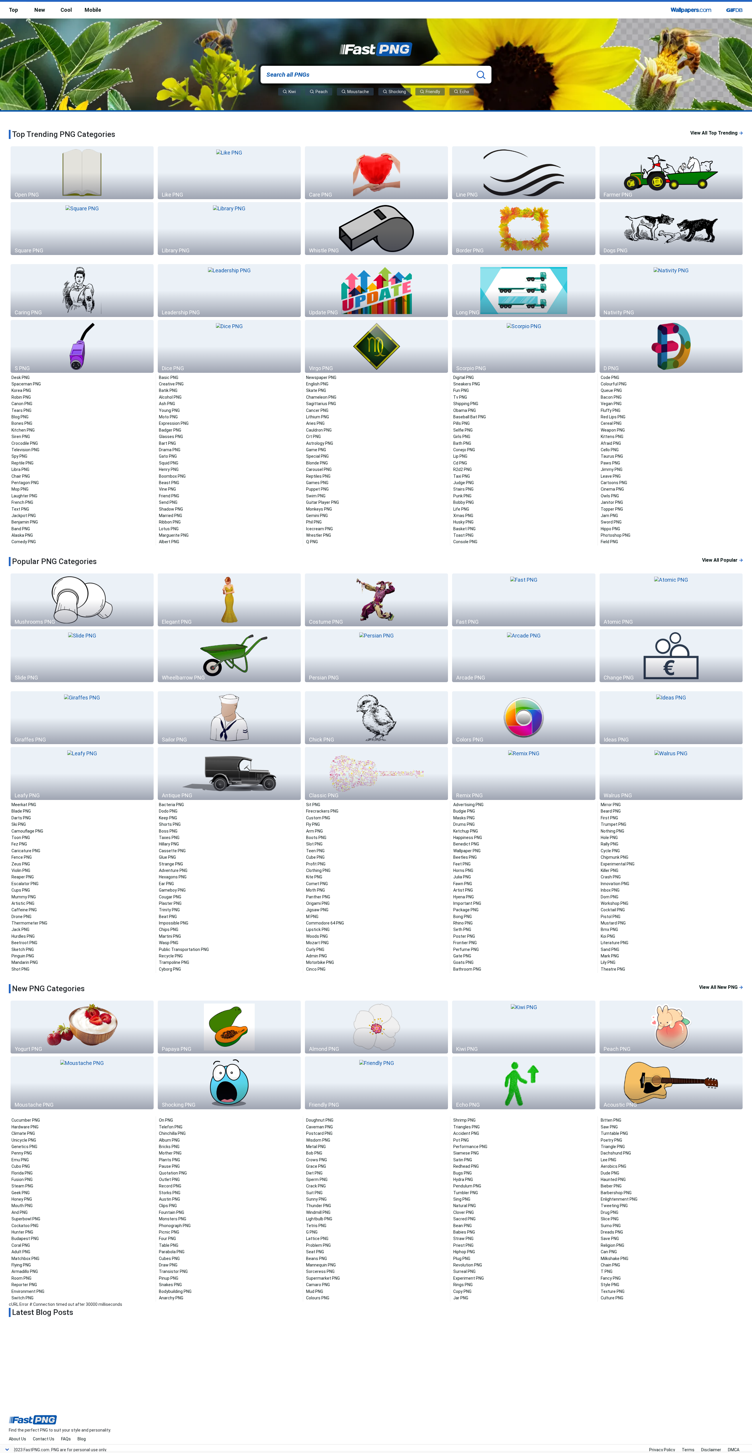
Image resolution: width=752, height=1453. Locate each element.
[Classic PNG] (376, 773)
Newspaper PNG (321, 377)
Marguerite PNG (174, 535)
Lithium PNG (317, 417)
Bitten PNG (611, 1120)
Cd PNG (460, 463)
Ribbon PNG (170, 522)
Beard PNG (611, 811)
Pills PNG (461, 423)
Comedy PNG (23, 541)
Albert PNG (169, 541)
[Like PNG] (229, 172)
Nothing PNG (612, 831)
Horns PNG (463, 870)
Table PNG (168, 1245)
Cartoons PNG (614, 482)
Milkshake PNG (614, 1258)
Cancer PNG (317, 410)
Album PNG (169, 1140)
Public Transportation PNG (184, 949)
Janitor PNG (612, 502)
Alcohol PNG (170, 397)
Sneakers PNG (466, 384)
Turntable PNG (614, 1133)
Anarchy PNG (171, 1298)
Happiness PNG (467, 837)
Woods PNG (317, 936)
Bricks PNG (169, 1146)
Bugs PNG (462, 1173)
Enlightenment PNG (619, 1199)
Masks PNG (464, 818)
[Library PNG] (229, 228)
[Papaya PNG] (229, 1027)
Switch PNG (22, 1298)
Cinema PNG (612, 489)
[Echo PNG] (523, 1082)
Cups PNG (20, 890)
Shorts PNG (170, 824)
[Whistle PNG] (376, 228)
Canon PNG (21, 403)
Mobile (93, 10)
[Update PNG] (376, 290)
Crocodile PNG (24, 443)
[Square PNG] (82, 228)
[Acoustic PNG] (671, 1082)
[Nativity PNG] (671, 290)
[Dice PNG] (229, 346)
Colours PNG (317, 1298)
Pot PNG (461, 1140)
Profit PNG (315, 864)
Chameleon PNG (321, 397)
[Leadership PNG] (229, 290)
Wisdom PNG (318, 1140)
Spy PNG (19, 456)
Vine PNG (167, 489)
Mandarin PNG (24, 962)
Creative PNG (171, 384)
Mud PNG (314, 1291)
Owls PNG (610, 496)
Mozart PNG (317, 942)
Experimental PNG (617, 864)
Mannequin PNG (321, 1265)
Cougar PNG (170, 897)
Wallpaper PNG (467, 850)
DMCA (733, 1449)
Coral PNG (20, 1245)
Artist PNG (463, 890)
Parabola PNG (171, 1251)
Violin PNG (20, 870)
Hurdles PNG (23, 936)
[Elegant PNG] (229, 599)
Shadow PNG (171, 509)
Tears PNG (21, 410)
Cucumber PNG (25, 1120)
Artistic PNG (22, 903)
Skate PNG (316, 390)
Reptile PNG (22, 463)
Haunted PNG (613, 1179)
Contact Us (43, 1439)
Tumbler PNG (465, 1192)
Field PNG (609, 541)
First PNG (609, 818)
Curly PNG (315, 949)
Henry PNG (169, 469)
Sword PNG (611, 522)
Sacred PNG (464, 1219)
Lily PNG (608, 962)
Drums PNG (464, 824)
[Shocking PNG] (229, 1082)
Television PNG (25, 449)
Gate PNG (462, 956)
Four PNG (167, 1238)
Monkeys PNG (319, 509)
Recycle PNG (171, 956)
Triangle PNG (613, 1146)
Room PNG (21, 1278)
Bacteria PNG (171, 804)
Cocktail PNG (613, 909)
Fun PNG (461, 390)
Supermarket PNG (323, 1278)
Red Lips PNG (613, 417)
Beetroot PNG (24, 942)
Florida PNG (22, 1173)
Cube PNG (315, 857)
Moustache (357, 91)
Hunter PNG (22, 1232)
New (39, 10)
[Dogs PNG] (671, 228)
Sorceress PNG (320, 1271)
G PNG (312, 1232)
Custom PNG (318, 818)
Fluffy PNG (610, 410)
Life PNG (461, 509)
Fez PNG (19, 844)
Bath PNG (462, 443)
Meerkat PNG (23, 804)
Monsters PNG (172, 1219)
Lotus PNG (169, 528)
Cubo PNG (20, 1166)
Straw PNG (463, 1238)
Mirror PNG (611, 804)
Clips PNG (168, 1205)
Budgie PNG (464, 811)
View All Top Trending (716, 133)
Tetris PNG (316, 1225)
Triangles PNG (466, 1127)
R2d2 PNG (462, 469)
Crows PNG (316, 1159)
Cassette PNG (172, 850)
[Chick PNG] (376, 717)
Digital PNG (463, 377)
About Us (17, 1439)
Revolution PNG (467, 1265)
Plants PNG (169, 1159)
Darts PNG (21, 818)
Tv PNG (460, 397)
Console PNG (465, 541)
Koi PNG (608, 936)
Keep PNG (168, 818)
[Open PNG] (82, 172)
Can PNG (609, 1251)
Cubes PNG (169, 1258)
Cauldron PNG (319, 430)
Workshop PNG (614, 903)
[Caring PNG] (82, 290)
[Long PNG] (523, 290)
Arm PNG (314, 831)
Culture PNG (612, 1298)
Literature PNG (614, 942)
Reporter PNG (24, 1284)
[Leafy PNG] (82, 773)
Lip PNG (460, 456)
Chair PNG (20, 476)
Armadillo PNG (24, 1271)
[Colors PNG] (523, 717)
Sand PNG (610, 949)
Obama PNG (464, 410)
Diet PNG (314, 1173)
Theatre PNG (613, 969)
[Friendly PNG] (376, 1082)
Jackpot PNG (23, 515)
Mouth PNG (22, 1205)
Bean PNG (462, 1225)
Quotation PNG (173, 1173)
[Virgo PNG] (376, 346)
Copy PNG (462, 1291)
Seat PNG (315, 1251)
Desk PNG (20, 377)
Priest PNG (463, 1245)
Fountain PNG (171, 1212)
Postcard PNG (319, 1133)
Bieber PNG (611, 1186)
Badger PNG (170, 430)
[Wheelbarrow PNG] (229, 655)
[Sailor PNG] (229, 717)
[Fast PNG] (523, 599)
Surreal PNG (464, 1271)
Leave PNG (611, 476)
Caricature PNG (25, 850)
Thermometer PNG (29, 923)
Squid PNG (168, 463)
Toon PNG (20, 837)
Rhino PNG (463, 923)
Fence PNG (21, 857)
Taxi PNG (461, 476)
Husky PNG (463, 522)
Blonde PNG (317, 463)
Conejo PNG (464, 449)
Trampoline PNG (174, 962)
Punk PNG (462, 496)
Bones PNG (21, 423)
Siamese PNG (466, 1153)
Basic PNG (168, 377)
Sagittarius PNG (321, 403)
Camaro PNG (318, 1284)
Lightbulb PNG (319, 1219)
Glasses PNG (171, 436)
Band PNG (20, 528)
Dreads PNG (612, 1232)
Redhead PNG (466, 1166)
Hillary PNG (169, 844)
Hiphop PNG (464, 1251)
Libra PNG (20, 469)
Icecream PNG (319, 528)
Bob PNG (314, 1153)
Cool (66, 10)
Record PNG (170, 1186)
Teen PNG (315, 850)
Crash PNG (611, 877)
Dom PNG (609, 897)
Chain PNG (610, 1265)
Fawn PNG (462, 883)
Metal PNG (316, 1146)
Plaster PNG (170, 903)
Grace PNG (316, 1166)
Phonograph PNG (175, 1225)
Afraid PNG (611, 443)
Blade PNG (21, 811)
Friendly (432, 91)
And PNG (19, 1212)
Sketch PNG (22, 949)
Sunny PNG (316, 1199)
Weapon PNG (613, 430)
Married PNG (170, 515)
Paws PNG (610, 463)
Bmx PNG (609, 929)
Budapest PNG (25, 1238)
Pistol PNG (610, 916)
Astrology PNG (319, 443)
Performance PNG (470, 1146)
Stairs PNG (463, 489)
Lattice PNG (317, 1238)
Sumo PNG (611, 1225)
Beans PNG (316, 1258)
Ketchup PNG (465, 831)
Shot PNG (20, 969)
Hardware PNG (24, 1127)
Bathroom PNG (467, 969)
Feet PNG (462, 864)
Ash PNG (167, 403)
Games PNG (317, 482)
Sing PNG (461, 1199)
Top (13, 10)
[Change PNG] (671, 655)
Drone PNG (21, 916)
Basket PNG (464, 528)
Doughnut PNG (319, 1120)
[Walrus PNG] (671, 773)
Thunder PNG (318, 1205)
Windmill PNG (318, 1212)
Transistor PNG (173, 1271)
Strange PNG (171, 864)
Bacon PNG (611, 397)
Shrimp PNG (464, 1120)
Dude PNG (610, 1173)
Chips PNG (168, 929)
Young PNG (169, 410)
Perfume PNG (466, 949)
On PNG (166, 1120)
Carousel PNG (319, 469)
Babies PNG (464, 1232)
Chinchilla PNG (172, 1133)
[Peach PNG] (671, 1027)
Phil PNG (314, 522)
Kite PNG (314, 877)
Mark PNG (610, 956)
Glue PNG (167, 857)
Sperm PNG (317, 1179)
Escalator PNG (24, 883)
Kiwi (292, 91)
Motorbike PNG (320, 962)
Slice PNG (610, 1219)
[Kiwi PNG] (523, 1027)
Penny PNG (21, 1153)
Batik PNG (168, 390)
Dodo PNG (168, 811)
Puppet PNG (317, 489)
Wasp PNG (168, 942)
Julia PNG (462, 877)
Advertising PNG (468, 804)
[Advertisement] (376, 1372)
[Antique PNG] (229, 773)
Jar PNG (460, 1298)
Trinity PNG (169, 909)
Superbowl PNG (25, 1219)
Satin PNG (462, 1159)
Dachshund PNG (616, 1153)
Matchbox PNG (25, 1258)
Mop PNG (19, 489)
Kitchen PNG (23, 430)
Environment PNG (27, 1291)
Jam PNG (609, 515)
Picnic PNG (169, 1232)
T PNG (606, 1271)
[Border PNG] (523, 228)
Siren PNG (20, 436)
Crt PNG (313, 436)
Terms (688, 1449)
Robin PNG (21, 397)
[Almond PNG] (376, 1027)
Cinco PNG (315, 969)
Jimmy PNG (611, 469)
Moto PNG (168, 417)
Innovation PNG (615, 883)
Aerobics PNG (613, 1166)
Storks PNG (169, 1192)
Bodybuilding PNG (175, 1291)
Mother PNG (170, 1153)
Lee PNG (608, 1159)
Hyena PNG (463, 897)
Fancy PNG (611, 1278)
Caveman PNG (319, 1127)
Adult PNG (20, 1251)
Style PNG (610, 1284)
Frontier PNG (465, 942)
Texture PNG (613, 1291)
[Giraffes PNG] (82, 717)
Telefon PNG (170, 1127)
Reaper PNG (22, 877)
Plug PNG (461, 1258)
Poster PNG (464, 936)
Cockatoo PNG (24, 1225)
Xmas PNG (463, 515)
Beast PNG (169, 482)
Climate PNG (23, 1133)
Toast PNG (463, 535)
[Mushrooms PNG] (82, 599)
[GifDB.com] (734, 10)
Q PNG (312, 541)
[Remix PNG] (523, 773)
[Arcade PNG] (523, 655)
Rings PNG (463, 1284)
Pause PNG (169, 1166)
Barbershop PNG (616, 1192)
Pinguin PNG (22, 956)
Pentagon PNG (25, 482)
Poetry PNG (611, 1140)
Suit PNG (314, 1192)
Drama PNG (169, 449)
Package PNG (466, 909)
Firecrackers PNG (322, 811)
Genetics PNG (24, 1146)
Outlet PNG (169, 1179)
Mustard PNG (613, 923)
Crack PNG (316, 1186)
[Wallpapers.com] (691, 10)
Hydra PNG (463, 1179)
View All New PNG (721, 987)
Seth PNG (462, 929)
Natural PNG (464, 1205)
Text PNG (20, 509)
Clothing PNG (318, 870)
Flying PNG (21, 1265)
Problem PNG (318, 1245)
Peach (321, 91)
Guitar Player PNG (322, 502)
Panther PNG (318, 897)
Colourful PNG (614, 384)
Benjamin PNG (24, 522)
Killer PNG (609, 870)
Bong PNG (462, 916)
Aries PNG (315, 423)
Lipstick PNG (318, 929)
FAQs (66, 1439)
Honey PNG (21, 1199)
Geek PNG (20, 1192)
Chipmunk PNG (614, 857)
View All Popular (722, 560)
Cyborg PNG (170, 969)
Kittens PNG (612, 436)
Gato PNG (168, 456)
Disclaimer (711, 1449)
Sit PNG (313, 804)
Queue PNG (611, 390)
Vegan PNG (611, 403)
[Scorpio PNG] (523, 346)
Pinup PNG (168, 1278)
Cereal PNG (611, 423)
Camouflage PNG (27, 831)
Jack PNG (20, 929)
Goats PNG (463, 962)
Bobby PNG (463, 502)
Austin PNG (169, 1199)
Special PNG (317, 456)
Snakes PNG (170, 1284)
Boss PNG (168, 831)
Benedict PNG (466, 844)
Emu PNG (20, 1159)
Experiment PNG (468, 1278)
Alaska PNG (22, 535)
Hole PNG (609, 837)
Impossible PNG (173, 923)
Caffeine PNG (24, 909)
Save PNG (610, 1238)
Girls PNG (461, 436)
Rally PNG (609, 844)
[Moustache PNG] (82, 1082)
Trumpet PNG (613, 824)
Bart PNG (167, 443)
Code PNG (610, 377)
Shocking (397, 91)
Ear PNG (166, 883)
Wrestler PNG (318, 535)
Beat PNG (168, 916)
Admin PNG (316, 956)
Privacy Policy (662, 1449)
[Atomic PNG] (671, 599)
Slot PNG (314, 844)
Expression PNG (174, 423)
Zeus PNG (20, 864)
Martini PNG (170, 936)
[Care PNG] (376, 172)
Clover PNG (463, 1212)
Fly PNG (313, 824)
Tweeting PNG (614, 1205)
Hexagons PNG (173, 877)
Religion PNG (612, 1245)
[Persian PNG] (376, 655)
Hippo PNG (610, 528)
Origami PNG (318, 903)
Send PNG (168, 502)
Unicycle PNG (23, 1140)
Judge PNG (463, 482)
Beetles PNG (465, 857)
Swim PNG (315, 496)
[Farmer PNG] (671, 172)
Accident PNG (466, 1133)
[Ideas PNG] (671, 717)
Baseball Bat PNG (469, 417)
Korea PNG (21, 390)
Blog (82, 1439)
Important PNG (467, 903)
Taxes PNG (169, 837)
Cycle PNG (610, 850)
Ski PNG (18, 824)
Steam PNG (22, 1186)
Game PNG (316, 449)
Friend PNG (169, 496)
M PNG (312, 916)
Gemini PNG (317, 515)
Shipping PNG (465, 403)
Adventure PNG (173, 870)
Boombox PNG (172, 476)
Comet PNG (317, 883)
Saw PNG (609, 1127)
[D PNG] (671, 346)
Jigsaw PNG (317, 909)
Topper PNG (612, 509)
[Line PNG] (523, 172)
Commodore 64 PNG (325, 923)
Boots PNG (316, 837)
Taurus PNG (612, 456)
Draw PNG (168, 1265)
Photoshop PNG (615, 535)
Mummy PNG (23, 897)
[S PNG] (82, 346)
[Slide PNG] (82, 655)
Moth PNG (315, 890)
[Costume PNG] (376, 599)
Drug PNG (609, 1212)
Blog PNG (19, 417)
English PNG (317, 384)
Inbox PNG (610, 890)
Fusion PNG (22, 1179)
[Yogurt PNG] (82, 1027)
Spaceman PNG (26, 384)
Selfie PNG (463, 430)
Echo (464, 91)
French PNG (22, 502)
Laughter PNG (24, 496)
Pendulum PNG (467, 1186)
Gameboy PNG (172, 890)
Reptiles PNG (318, 476)
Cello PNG (610, 449)
